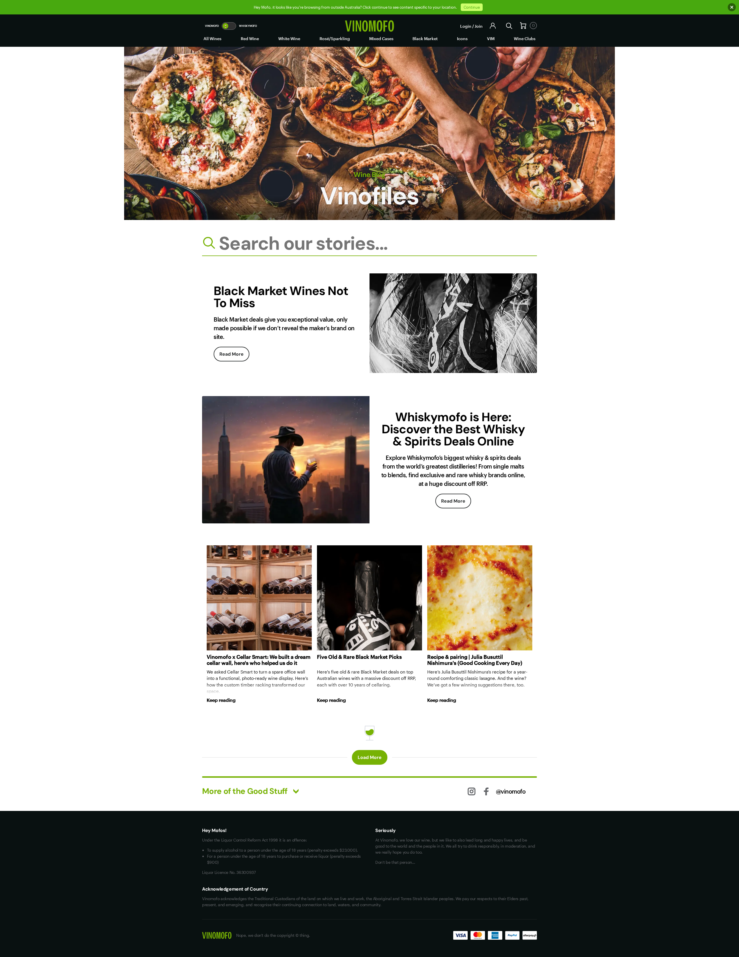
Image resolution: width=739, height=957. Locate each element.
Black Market (425, 38)
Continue (472, 7)
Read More (231, 354)
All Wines (212, 38)
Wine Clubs (524, 38)
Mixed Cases (381, 38)
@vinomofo (511, 791)
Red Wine (250, 38)
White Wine (289, 38)
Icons (462, 38)
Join (479, 26)
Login (465, 26)
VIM (490, 38)
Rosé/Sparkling (335, 38)
